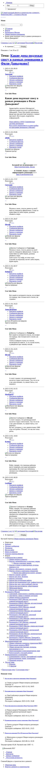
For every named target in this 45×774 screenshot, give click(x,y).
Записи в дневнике (16, 82)
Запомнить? (11, 9)
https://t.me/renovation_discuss (25, 167)
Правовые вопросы (16, 660)
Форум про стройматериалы (19, 590)
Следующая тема (22, 670)
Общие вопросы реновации (15, 34)
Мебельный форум (16, 588)
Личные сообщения (12, 546)
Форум (7, 30)
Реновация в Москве (12, 32)
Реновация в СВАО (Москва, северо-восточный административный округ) (26, 627)
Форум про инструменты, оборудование (23, 586)
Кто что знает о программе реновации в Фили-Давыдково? (20, 678)
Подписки (8, 548)
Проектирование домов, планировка (22, 658)
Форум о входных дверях (22, 563)
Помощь (8, 2)
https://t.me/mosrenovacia (24, 174)
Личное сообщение (16, 80)
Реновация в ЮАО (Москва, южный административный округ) (22, 608)
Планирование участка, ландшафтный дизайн (25, 656)
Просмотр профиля (16, 76)
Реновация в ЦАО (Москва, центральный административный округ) (24, 631)
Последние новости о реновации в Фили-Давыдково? (19, 691)
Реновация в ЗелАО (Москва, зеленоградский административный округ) (25, 634)
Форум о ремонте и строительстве (17, 767)
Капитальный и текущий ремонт (21, 653)
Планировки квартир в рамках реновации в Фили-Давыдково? (22, 720)
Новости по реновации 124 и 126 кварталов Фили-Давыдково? (22, 733)
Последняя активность (13, 758)
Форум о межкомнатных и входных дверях (24, 561)
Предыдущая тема (8, 670)
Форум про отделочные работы (20, 580)
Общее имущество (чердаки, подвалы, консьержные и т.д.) (23, 648)
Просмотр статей (15, 84)
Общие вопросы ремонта (18, 559)
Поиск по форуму (11, 552)
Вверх (36, 539)
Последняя (29, 43)
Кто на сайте (9, 550)
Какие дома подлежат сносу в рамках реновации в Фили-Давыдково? (22, 59)
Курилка (12, 664)
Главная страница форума (14, 554)
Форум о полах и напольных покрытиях (23, 571)
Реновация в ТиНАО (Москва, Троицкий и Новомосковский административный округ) (25, 638)
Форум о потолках (15, 578)
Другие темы (9, 662)
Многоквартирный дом (13, 641)
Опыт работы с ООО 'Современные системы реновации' (22, 123)
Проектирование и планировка (16, 655)
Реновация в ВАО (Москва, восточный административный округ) (23, 600)
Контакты (9, 754)
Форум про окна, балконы (18, 576)
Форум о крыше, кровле (17, 575)
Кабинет (8, 544)
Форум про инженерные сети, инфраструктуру (26, 582)
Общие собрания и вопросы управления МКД (25, 643)
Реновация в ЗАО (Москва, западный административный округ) (22, 615)
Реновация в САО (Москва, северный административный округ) (22, 623)
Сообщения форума (16, 78)
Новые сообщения (12, 756)
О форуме (12, 666)
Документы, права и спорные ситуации (23, 595)
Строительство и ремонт (14, 557)
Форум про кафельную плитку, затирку (27, 573)
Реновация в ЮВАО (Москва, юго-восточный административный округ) (25, 604)
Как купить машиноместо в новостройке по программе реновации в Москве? (23, 126)
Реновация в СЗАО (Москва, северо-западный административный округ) (25, 619)
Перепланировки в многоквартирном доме (24, 651)
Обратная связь (10, 765)
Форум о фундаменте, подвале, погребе (23, 569)
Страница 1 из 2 (6, 43)
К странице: (9, 46)
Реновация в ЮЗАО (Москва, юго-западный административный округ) (25, 612)
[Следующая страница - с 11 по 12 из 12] (20, 43)
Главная (8, 752)
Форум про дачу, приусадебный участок (23, 584)
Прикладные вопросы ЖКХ (19, 645)
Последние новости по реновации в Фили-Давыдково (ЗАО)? (21, 705)
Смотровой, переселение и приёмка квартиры (25, 594)
